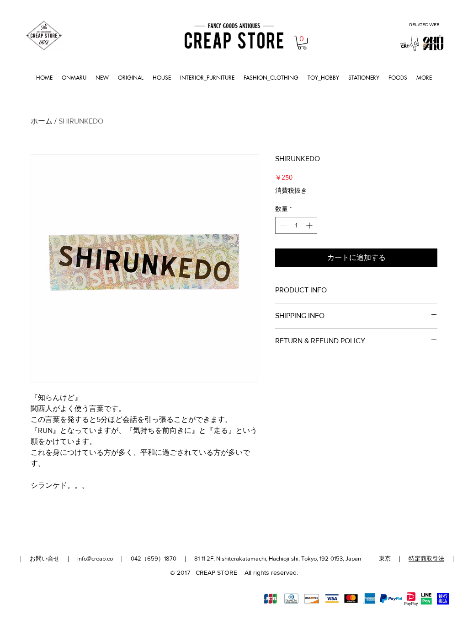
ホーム (42, 121)
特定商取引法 (426, 558)
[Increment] (310, 225)
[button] (302, 42)
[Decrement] (282, 225)
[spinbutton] (296, 225)
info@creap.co (95, 558)
